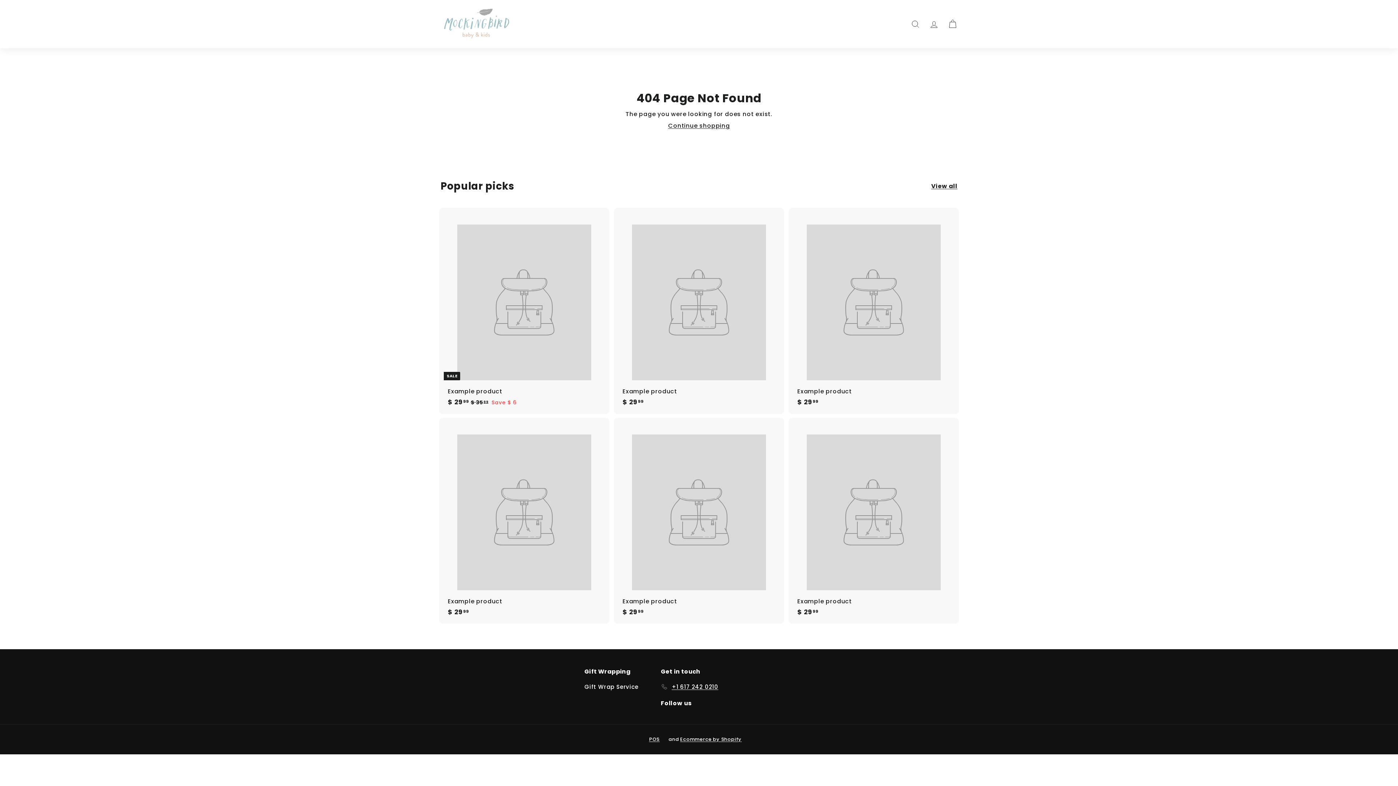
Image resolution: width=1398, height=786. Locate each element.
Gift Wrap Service (611, 687)
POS (654, 739)
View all (944, 186)
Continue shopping (699, 126)
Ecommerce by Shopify (711, 739)
